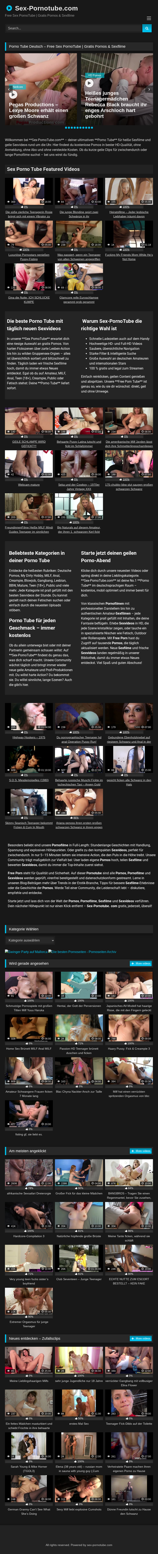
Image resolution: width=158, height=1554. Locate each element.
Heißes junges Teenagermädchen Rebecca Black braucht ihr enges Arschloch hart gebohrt (116, 104)
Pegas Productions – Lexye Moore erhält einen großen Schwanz (38, 110)
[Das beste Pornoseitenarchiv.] (82, 952)
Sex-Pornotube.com (45, 8)
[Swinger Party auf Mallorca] (26, 952)
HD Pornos (94, 75)
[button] (66, 128)
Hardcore (17, 86)
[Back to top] (145, 1542)
